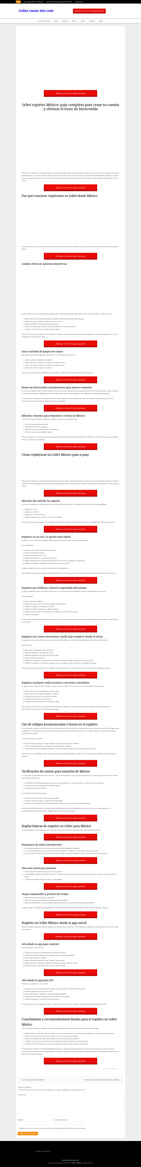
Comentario (22, 1095)
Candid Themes (87, 1163)
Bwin (83, 21)
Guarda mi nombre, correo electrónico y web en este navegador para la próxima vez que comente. (52, 1128)
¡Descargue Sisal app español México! (56, 2)
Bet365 (64, 21)
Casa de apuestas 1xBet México (33, 1080)
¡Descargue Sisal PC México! (30, 2)
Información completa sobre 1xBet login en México (102, 1080)
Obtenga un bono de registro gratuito (89, 11)
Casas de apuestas (43, 21)
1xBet (55, 21)
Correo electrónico (61, 1120)
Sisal (100, 21)
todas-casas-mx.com (36, 11)
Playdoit (92, 21)
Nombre (21, 1120)
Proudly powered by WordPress (59, 1163)
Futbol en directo (43, 1151)
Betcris (74, 21)
